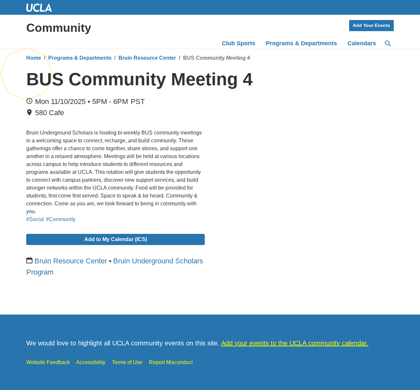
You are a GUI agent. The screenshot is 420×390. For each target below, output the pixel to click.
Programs (301, 43)
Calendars (361, 43)
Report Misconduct (171, 362)
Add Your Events (371, 25)
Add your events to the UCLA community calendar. (294, 343)
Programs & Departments (80, 58)
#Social (35, 219)
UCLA (42, 7)
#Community (60, 219)
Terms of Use (127, 362)
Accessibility (90, 362)
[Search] (387, 43)
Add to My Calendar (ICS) (115, 239)
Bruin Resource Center (147, 58)
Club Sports (238, 43)
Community (58, 27)
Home (33, 58)
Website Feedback (48, 362)
